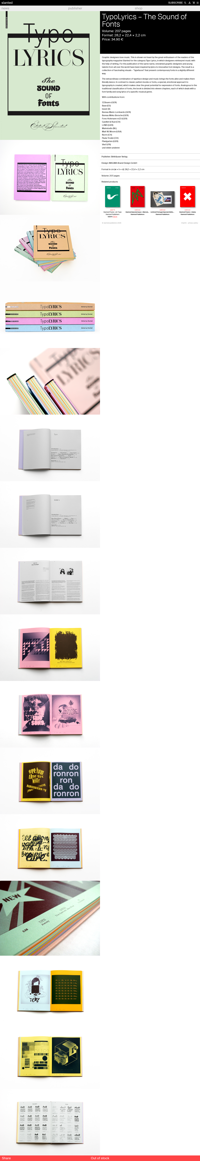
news (5, 8)
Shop (138, 8)
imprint (184, 223)
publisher (75, 8)
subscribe (175, 2)
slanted (7, 3)
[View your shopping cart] (194, 3)
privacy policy (193, 223)
